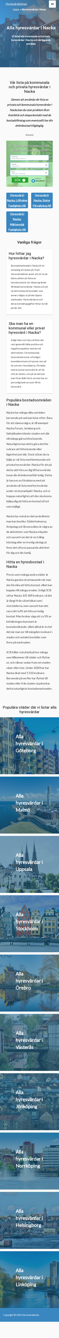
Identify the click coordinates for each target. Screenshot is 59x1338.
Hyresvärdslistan (16, 4)
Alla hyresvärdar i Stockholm (29, 921)
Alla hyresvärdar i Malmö (29, 802)
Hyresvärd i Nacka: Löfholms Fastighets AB (17, 200)
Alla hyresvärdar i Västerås (29, 1040)
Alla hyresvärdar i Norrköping (29, 1158)
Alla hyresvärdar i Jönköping (29, 1099)
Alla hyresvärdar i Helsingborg (29, 1218)
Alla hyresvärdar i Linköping (29, 1277)
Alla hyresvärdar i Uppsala (29, 862)
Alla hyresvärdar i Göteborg (29, 743)
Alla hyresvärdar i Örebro (29, 980)
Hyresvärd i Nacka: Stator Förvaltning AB (42, 200)
